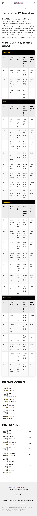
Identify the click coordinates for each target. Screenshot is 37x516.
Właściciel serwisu (18, 503)
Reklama (13, 500)
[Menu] (3, 3)
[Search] (34, 3)
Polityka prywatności (25, 500)
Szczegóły (23, 509)
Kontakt (6, 500)
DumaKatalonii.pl (6, 8)
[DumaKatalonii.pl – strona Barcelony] (18, 3)
